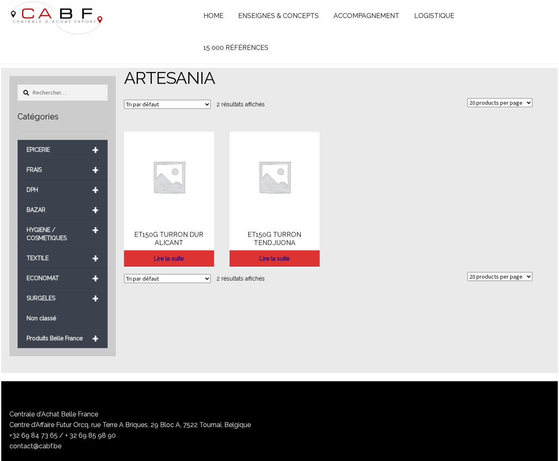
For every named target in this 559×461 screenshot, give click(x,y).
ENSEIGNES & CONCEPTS (278, 16)
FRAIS (63, 170)
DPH (63, 190)
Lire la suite (169, 258)
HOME (213, 16)
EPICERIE (63, 150)
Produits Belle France (63, 338)
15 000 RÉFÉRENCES (235, 48)
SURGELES (63, 298)
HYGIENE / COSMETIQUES (63, 230)
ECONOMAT (63, 278)
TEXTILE (63, 258)
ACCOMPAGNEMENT (366, 16)
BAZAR (63, 210)
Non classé (41, 318)
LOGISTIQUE (434, 16)
